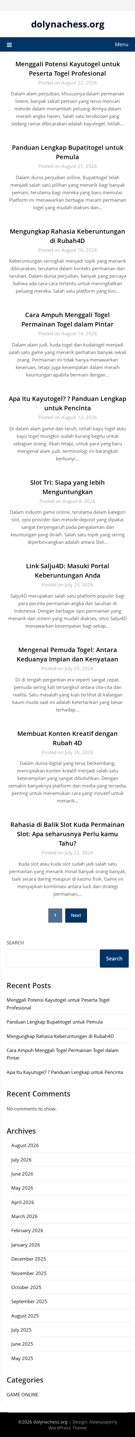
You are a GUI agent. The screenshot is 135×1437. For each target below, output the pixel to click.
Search (15, 942)
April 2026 (22, 1202)
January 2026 (25, 1245)
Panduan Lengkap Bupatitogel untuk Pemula (55, 1022)
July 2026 (21, 1159)
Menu (121, 44)
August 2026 (25, 1145)
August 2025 (25, 1316)
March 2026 (24, 1216)
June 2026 (22, 1174)
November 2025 (29, 1273)
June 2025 (22, 1344)
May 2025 (22, 1358)
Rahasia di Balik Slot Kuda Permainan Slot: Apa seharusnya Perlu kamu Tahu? (67, 834)
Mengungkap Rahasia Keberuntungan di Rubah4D (60, 1036)
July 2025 (21, 1330)
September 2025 (29, 1301)
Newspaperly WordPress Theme (82, 1425)
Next (76, 915)
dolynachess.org (67, 24)
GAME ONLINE (22, 1394)
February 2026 (27, 1230)
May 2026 (22, 1188)
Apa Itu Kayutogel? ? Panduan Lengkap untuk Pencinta (65, 1072)
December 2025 (28, 1259)
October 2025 (26, 1287)
